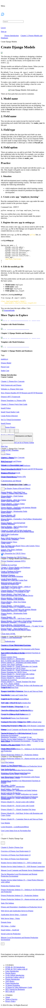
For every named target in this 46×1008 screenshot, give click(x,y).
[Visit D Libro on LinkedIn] (7, 950)
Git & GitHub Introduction (14, 975)
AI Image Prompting (12, 985)
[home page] (7, 19)
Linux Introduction (12, 971)
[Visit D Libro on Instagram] (5, 950)
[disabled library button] (7, 431)
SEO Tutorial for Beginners (15, 989)
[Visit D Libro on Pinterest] (10, 950)
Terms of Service (11, 999)
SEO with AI (10, 991)
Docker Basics (10, 973)
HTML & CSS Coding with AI (16, 969)
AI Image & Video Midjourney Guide (18, 987)
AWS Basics (9, 981)
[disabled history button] (3, 431)
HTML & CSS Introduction (15, 967)
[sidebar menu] (2, 943)
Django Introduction (11, 36)
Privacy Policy (10, 1001)
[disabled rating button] (12, 431)
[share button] (16, 431)
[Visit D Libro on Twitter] (13, 950)
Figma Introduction (12, 983)
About (7, 997)
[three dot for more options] (3, 427)
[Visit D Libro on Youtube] (15, 950)
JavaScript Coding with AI (14, 977)
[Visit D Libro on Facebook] (2, 950)
